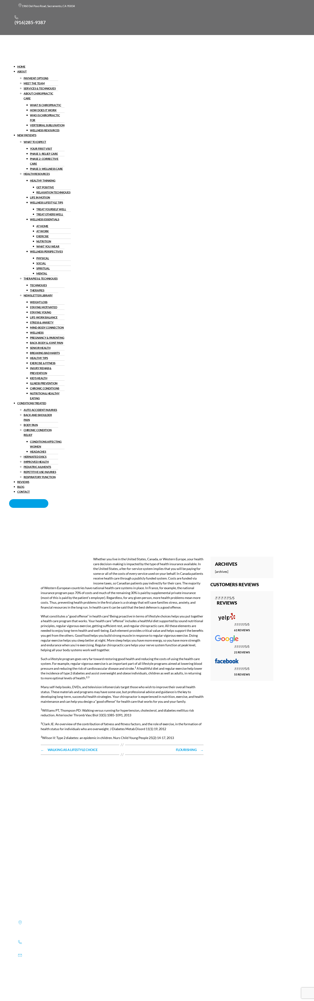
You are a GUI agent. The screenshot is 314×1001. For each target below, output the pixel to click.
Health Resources (37, 173)
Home (21, 66)
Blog (20, 486)
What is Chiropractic (45, 105)
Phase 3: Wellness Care (46, 168)
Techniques (38, 285)
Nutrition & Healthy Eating (45, 396)
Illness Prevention (43, 383)
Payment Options (36, 78)
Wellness (37, 332)
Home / (123, 531)
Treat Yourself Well (51, 209)
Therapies (37, 290)
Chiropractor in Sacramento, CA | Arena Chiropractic (79, 531)
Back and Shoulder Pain (38, 417)
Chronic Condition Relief (37, 432)
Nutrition (43, 241)
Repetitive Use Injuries (40, 472)
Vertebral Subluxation (47, 125)
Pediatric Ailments (37, 466)
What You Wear (47, 246)
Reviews (23, 482)
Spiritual (43, 268)
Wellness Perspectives (46, 251)
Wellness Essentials (44, 219)
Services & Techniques (40, 88)
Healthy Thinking (42, 180)
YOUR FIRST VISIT (41, 148)
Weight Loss (38, 302)
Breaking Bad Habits (45, 353)
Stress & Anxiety (42, 322)
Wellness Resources (44, 130)
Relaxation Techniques (53, 192)
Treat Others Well (49, 214)
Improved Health (36, 461)
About (22, 71)
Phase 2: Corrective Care (44, 161)
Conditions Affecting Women (46, 444)
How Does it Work (43, 110)
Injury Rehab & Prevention (40, 371)
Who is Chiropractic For (45, 118)
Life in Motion (40, 197)
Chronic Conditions (44, 388)
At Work (42, 231)
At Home (42, 226)
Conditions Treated (31, 403)
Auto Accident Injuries (40, 410)
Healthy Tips (39, 358)
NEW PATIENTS (26, 135)
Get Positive (45, 187)
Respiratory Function (40, 477)
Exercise (42, 236)
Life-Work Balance (43, 317)
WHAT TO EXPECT (35, 142)
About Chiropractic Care (38, 96)
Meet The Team (34, 83)
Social (41, 263)
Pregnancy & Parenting (47, 337)
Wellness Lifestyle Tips (46, 202)
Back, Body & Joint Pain (46, 342)
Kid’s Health (38, 378)
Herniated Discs (35, 456)
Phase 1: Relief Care (44, 153)
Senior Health (40, 347)
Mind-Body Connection (47, 327)
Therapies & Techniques (41, 278)
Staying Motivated (43, 307)
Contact (23, 491)
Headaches (38, 451)
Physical (42, 258)
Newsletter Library (38, 295)
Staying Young (40, 312)
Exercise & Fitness (42, 363)
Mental (41, 273)
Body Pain (31, 425)
